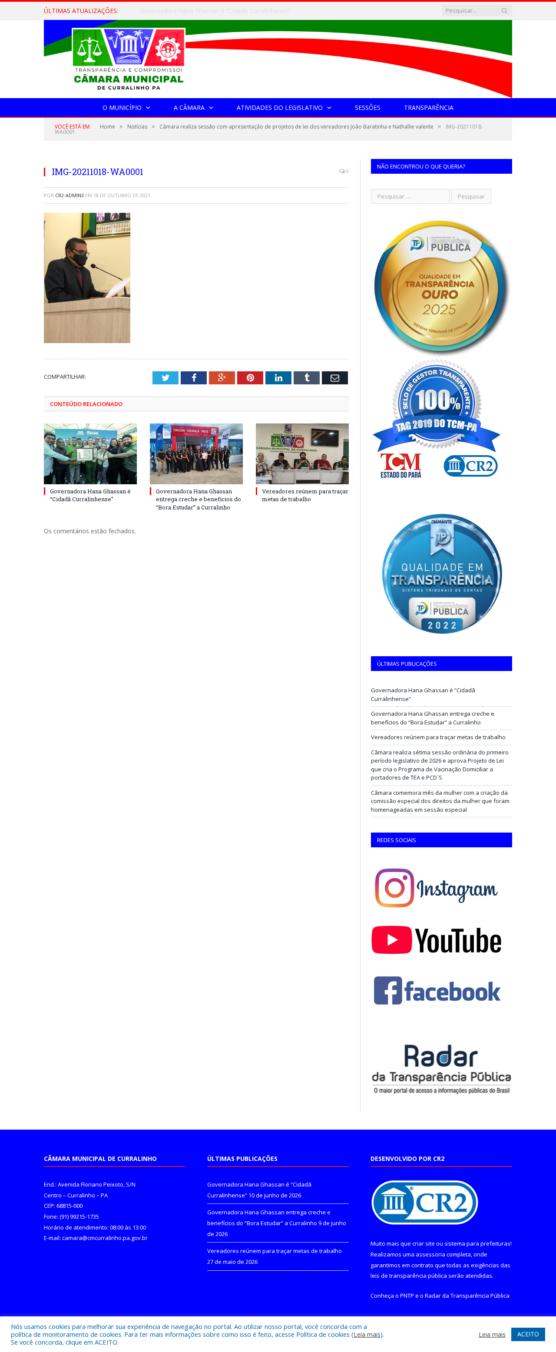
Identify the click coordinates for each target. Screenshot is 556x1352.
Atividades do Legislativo (280, 107)
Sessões (368, 107)
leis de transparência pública (409, 1275)
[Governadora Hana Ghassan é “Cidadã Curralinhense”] (90, 453)
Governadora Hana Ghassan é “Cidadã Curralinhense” (90, 495)
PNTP (407, 1295)
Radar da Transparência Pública (467, 1295)
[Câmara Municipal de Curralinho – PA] (278, 57)
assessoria (430, 1254)
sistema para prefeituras (477, 1243)
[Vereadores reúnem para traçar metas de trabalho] (302, 453)
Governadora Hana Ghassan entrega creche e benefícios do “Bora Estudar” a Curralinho (240, 11)
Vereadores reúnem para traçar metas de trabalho (305, 495)
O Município (122, 107)
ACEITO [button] (528, 1334)
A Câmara (189, 107)
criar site (423, 1243)
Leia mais (367, 1334)
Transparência (428, 107)
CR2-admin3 (69, 195)
